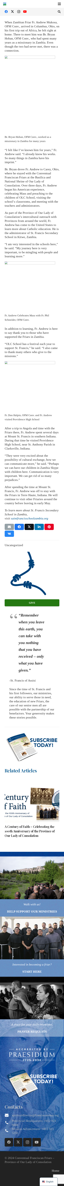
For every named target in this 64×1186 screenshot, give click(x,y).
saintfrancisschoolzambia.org (29, 518)
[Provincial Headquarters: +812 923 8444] (8, 1123)
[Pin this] (49, 527)
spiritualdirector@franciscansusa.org (35, 1115)
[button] (59, 3)
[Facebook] (6, 12)
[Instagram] (19, 12)
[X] (12, 12)
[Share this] (19, 527)
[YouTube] (25, 12)
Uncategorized (14, 545)
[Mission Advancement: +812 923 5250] (8, 1131)
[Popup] (32, 746)
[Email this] (9, 527)
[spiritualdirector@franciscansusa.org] (8, 1115)
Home (55, 1170)
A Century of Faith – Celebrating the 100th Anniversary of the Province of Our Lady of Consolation (30, 831)
